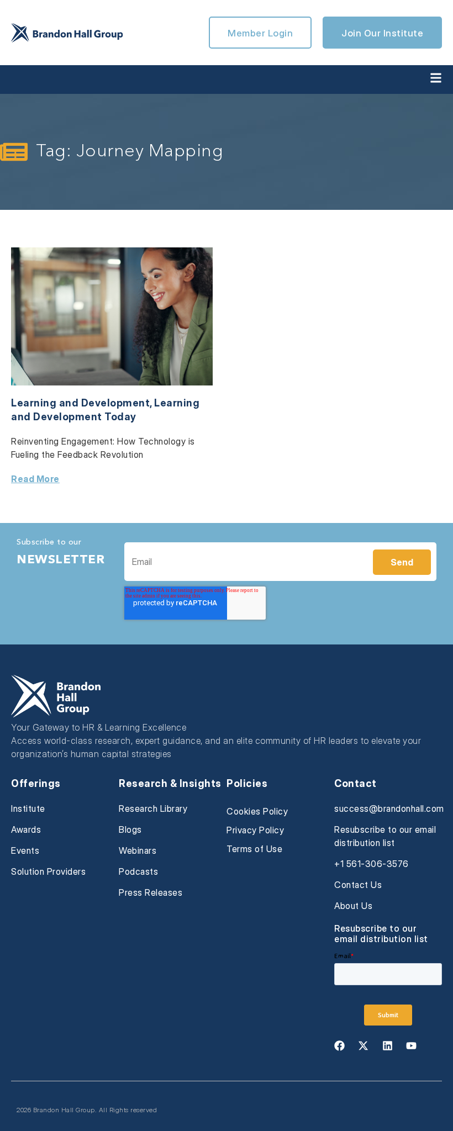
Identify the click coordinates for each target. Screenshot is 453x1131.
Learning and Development (80, 403)
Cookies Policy (257, 811)
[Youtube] (411, 1045)
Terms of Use (254, 848)
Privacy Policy (255, 830)
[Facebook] (339, 1045)
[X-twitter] (363, 1045)
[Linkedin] (387, 1045)
